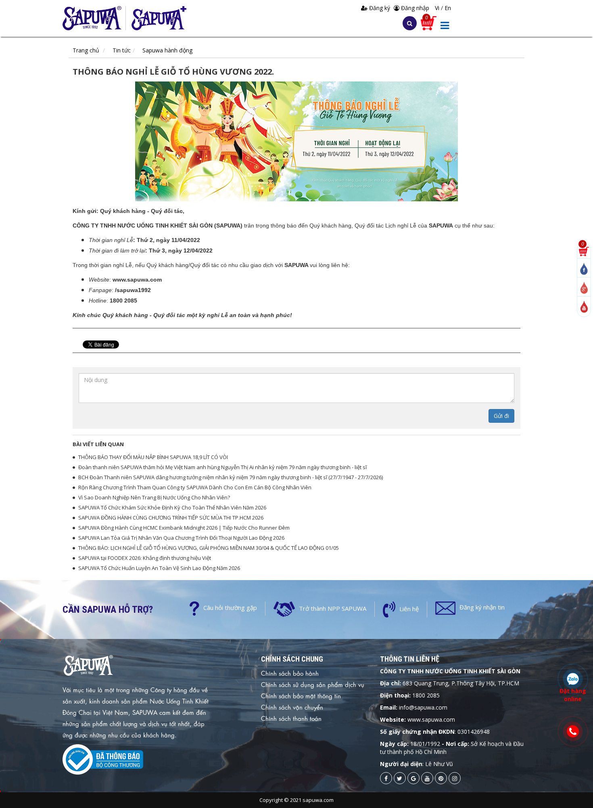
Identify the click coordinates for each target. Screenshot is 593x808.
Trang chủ (86, 50)
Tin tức (122, 50)
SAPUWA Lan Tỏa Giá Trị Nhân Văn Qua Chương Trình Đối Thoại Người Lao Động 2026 (181, 537)
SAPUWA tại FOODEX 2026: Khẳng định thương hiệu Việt (144, 558)
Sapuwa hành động (167, 50)
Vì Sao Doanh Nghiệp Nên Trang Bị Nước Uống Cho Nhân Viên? (154, 497)
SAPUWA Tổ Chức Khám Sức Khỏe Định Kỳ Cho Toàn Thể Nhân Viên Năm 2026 (172, 507)
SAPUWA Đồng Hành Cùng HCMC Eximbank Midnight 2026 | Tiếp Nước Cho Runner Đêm (184, 527)
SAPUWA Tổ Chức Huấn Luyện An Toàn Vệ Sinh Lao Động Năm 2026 (159, 568)
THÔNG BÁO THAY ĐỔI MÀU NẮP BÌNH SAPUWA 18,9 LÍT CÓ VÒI (153, 457)
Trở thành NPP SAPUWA (332, 608)
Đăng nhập (414, 8)
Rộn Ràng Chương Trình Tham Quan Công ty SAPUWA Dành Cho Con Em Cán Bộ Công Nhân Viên (194, 487)
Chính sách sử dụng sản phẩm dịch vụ (312, 684)
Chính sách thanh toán (291, 718)
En (448, 8)
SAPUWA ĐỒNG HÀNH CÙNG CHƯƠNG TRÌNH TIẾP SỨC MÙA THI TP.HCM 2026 (170, 517)
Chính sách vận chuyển (292, 706)
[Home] (94, 18)
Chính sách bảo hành (290, 672)
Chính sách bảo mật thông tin (301, 695)
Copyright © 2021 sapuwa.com (296, 800)
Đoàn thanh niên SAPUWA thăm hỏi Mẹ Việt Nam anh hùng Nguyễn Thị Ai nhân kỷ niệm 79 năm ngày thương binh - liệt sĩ (222, 467)
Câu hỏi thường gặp (230, 607)
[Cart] (428, 22)
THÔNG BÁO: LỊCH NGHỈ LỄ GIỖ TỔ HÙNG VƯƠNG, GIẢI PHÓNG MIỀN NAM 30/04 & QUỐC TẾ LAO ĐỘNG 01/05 (208, 547)
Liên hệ (409, 609)
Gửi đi (501, 416)
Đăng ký (379, 8)
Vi (438, 8)
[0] (584, 251)
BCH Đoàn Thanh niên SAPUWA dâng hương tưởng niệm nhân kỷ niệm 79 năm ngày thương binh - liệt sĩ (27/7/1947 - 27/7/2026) (230, 477)
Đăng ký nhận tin (482, 607)
